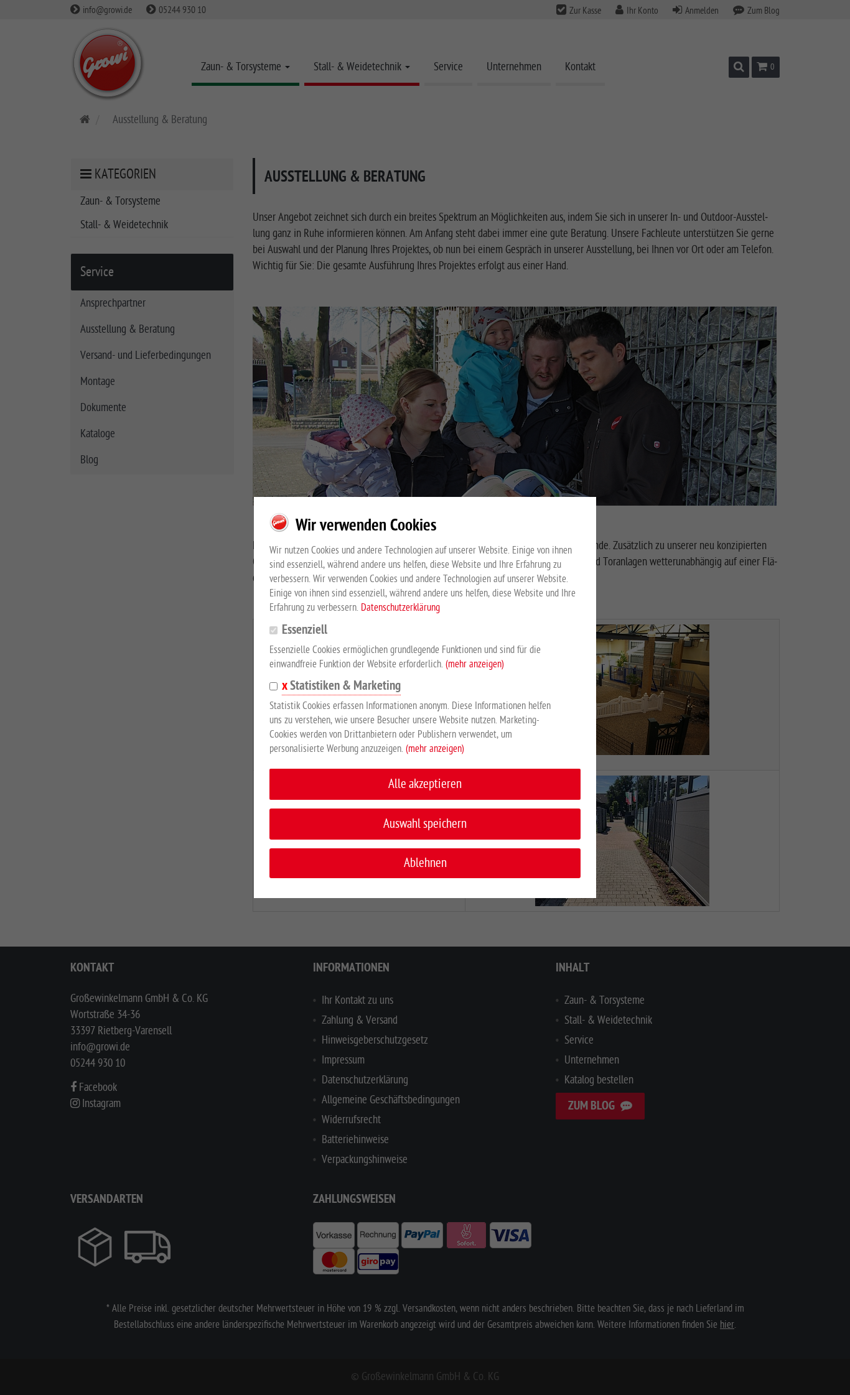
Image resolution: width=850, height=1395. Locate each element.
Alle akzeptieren (425, 784)
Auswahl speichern (425, 824)
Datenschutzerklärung (400, 607)
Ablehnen (425, 863)
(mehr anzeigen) (475, 664)
